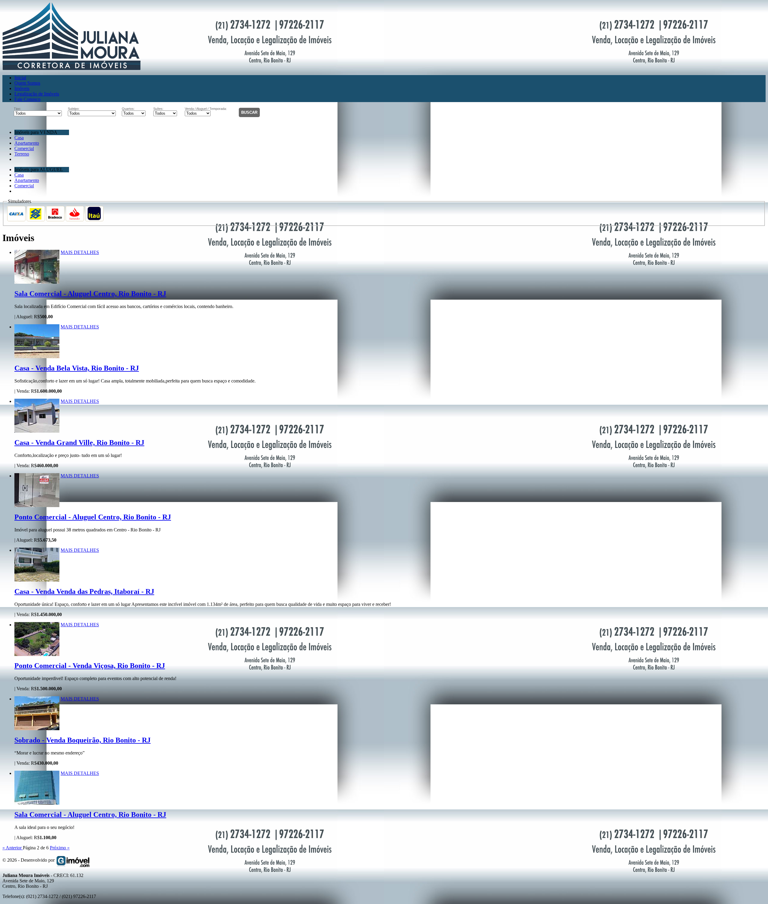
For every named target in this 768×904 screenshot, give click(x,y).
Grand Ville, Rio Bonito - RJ (79, 442)
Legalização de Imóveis (36, 93)
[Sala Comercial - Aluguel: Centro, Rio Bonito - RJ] (36, 252)
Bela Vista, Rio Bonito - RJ (76, 368)
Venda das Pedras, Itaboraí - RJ (84, 591)
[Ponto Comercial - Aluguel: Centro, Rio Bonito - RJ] (36, 475)
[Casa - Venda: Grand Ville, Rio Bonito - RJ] (36, 401)
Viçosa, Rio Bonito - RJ (89, 666)
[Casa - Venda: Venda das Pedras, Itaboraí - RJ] (36, 550)
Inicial (20, 77)
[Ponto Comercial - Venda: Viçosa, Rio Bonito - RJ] (36, 624)
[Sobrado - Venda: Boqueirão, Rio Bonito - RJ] (36, 698)
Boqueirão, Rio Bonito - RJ (82, 740)
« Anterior (12, 847)
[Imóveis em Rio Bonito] (73, 860)
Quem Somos (27, 83)
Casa (19, 137)
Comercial (24, 148)
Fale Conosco (27, 99)
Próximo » (60, 847)
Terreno (21, 153)
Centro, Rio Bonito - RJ (90, 294)
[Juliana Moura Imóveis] (71, 68)
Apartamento (26, 143)
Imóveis (21, 88)
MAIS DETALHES (80, 252)
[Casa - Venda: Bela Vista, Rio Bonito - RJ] (36, 326)
